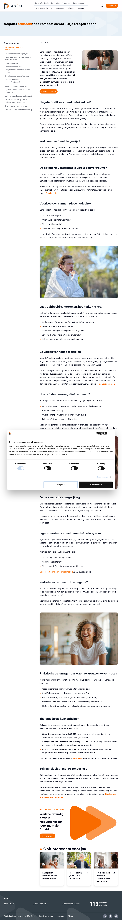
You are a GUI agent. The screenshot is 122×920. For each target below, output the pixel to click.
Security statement (46, 916)
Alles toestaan (96, 485)
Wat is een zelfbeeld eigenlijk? (16, 53)
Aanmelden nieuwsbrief (71, 904)
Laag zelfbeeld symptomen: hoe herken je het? (17, 71)
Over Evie (81, 8)
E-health (71, 8)
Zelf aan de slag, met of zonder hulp (18, 110)
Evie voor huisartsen (40, 904)
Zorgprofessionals (42, 3)
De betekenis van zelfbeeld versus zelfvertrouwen (18, 58)
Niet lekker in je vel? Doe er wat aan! (76, 875)
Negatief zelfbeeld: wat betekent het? (14, 48)
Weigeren (61, 485)
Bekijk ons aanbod (48, 91)
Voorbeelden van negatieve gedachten (13, 64)
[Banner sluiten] (112, 433)
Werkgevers (66, 3)
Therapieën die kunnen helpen (16, 106)
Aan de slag (60, 8)
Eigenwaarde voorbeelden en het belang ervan (17, 91)
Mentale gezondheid (42, 8)
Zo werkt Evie (9, 904)
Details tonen (102, 477)
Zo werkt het (47, 836)
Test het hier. (52, 193)
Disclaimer (60, 916)
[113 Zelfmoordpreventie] (104, 904)
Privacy (70, 916)
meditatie (77, 758)
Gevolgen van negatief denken (17, 76)
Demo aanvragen (79, 3)
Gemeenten (55, 3)
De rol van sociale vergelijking (16, 86)
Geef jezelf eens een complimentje (56, 572)
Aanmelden (111, 6)
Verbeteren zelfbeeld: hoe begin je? (18, 96)
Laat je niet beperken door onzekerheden (49, 875)
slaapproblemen (107, 384)
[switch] (47, 468)
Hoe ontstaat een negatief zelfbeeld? (12, 81)
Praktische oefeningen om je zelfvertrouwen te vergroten (16, 101)
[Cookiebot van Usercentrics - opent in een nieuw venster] (96, 433)
